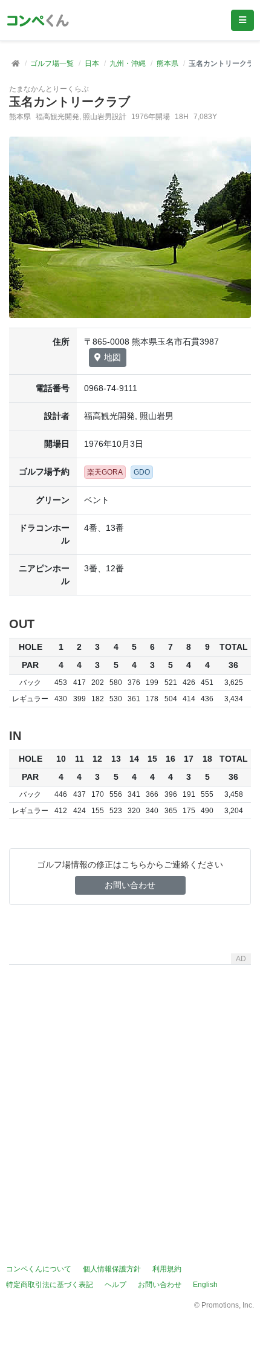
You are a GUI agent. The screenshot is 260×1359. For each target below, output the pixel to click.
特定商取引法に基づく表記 (49, 1284)
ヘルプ (115, 1284)
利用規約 (166, 1269)
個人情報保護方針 (112, 1269)
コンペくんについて (38, 1269)
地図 (112, 357)
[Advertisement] (130, 1100)
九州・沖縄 (127, 63)
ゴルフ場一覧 (52, 63)
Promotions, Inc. (227, 1305)
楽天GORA (105, 472)
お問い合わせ (130, 885)
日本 (92, 63)
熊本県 (167, 63)
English (205, 1284)
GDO (142, 472)
